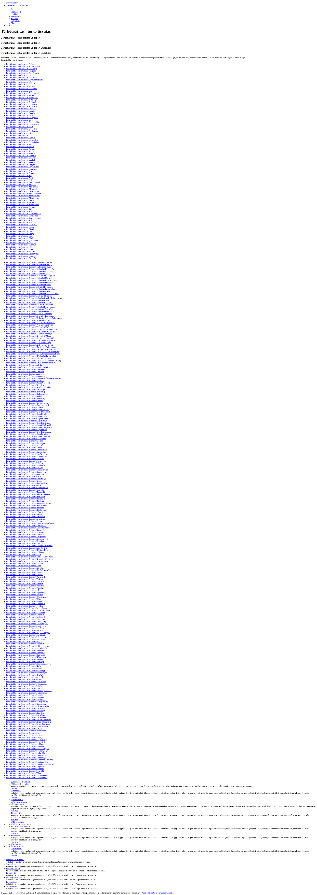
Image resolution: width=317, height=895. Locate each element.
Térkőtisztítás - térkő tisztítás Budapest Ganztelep (25, 474)
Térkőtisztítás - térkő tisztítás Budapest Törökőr (24, 606)
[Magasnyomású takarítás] (21, 824)
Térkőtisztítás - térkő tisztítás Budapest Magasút (24, 630)
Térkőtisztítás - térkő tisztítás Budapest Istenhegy (25, 514)
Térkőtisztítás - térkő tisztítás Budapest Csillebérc (25, 441)
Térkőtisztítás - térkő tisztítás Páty (19, 176)
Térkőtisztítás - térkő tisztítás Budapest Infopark (24, 512)
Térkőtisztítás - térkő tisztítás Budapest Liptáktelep (25, 619)
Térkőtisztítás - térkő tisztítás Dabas (20, 115)
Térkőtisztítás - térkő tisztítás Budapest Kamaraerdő (26, 526)
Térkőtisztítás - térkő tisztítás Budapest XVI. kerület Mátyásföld (31, 349)
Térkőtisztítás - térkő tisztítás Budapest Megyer (24, 641)
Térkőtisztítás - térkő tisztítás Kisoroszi (21, 153)
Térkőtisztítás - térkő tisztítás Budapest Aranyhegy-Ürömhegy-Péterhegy (34, 378)
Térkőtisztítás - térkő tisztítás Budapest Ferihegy (24, 468)
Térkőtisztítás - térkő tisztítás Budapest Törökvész (25, 604)
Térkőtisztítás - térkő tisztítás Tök (19, 236)
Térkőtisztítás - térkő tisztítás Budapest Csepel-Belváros (27, 410)
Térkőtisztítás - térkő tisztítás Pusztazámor (22, 202)
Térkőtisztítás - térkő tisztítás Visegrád (21, 256)
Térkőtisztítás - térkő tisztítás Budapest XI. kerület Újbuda (28, 336)
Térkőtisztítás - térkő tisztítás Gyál (19, 91)
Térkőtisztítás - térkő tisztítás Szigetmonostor (23, 218)
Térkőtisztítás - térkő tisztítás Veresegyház (22, 254)
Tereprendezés (16, 835)
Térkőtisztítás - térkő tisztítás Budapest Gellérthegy (26, 479)
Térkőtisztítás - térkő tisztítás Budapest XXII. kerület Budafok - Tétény (33, 360)
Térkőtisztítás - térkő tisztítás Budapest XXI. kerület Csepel (29, 358)
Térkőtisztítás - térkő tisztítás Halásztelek (22, 140)
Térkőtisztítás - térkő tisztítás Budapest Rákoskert (25, 713)
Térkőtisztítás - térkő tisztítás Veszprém (21, 71)
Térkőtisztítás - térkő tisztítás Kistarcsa (21, 156)
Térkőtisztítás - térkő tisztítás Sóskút (20, 209)
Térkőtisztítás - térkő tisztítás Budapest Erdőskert (25, 447)
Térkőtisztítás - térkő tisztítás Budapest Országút (24, 675)
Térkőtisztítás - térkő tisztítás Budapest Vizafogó (25, 581)
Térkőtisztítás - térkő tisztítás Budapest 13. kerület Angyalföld (30, 271)
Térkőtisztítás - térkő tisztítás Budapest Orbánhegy (25, 670)
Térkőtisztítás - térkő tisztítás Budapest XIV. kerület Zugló (28, 343)
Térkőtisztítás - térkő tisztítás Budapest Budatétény (25, 398)
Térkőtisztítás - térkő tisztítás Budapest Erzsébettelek (26, 454)
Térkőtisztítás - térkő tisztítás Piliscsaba (21, 185)
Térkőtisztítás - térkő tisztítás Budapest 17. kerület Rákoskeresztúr (31, 280)
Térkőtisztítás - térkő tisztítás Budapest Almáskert (25, 372)
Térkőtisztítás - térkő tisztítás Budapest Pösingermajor (27, 702)
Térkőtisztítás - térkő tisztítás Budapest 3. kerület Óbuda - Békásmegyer (34, 298)
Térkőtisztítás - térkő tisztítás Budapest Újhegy (24, 601)
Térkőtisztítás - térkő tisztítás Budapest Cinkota (24, 401)
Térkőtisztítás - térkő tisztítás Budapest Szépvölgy (25, 771)
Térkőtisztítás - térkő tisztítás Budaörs (20, 86)
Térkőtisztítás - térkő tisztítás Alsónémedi (22, 98)
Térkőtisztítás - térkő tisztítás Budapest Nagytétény (25, 653)
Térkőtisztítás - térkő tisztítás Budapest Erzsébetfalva (26, 450)
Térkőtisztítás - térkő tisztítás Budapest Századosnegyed (27, 749)
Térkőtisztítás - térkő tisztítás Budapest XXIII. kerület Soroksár (30, 363)
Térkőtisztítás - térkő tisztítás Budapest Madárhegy (25, 628)
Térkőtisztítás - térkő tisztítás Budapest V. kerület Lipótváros (29, 325)
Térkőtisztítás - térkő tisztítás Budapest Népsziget (25, 662)
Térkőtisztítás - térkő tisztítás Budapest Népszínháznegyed (28, 664)
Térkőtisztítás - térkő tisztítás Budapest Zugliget (24, 572)
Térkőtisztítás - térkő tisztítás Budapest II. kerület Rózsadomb (30, 316)
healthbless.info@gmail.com (17, 5)
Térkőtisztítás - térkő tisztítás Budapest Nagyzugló (25, 655)
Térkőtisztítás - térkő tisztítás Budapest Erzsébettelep (26, 456)
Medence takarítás (18, 804)
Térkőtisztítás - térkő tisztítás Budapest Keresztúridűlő (27, 539)
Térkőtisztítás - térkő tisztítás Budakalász (22, 104)
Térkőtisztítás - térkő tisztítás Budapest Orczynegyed (26, 673)
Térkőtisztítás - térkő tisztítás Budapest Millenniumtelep (27, 646)
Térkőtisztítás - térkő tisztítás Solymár (20, 207)
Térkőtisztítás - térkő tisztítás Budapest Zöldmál (24, 575)
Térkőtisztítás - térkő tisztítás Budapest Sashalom (25, 735)
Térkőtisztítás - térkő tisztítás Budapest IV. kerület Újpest (28, 320)
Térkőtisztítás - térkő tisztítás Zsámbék (21, 258)
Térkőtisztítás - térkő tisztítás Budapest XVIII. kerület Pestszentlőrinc (33, 354)
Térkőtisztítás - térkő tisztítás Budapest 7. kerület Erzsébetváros (30, 307)
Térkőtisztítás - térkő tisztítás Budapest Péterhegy (25, 697)
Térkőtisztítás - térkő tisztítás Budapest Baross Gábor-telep (29, 383)
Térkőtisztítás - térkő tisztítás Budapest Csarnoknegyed (27, 405)
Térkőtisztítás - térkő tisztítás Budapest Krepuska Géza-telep (29, 559)
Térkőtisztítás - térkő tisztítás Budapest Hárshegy (25, 501)
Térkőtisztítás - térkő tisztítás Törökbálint (22, 240)
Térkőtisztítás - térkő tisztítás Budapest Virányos (24, 583)
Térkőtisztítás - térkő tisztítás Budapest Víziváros (25, 579)
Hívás (8, 25)
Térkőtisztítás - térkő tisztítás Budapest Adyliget (24, 365)
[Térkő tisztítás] (17, 822)
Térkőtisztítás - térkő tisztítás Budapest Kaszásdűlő (25, 530)
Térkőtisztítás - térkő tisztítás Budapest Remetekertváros (28, 724)
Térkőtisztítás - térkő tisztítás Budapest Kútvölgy (25, 568)
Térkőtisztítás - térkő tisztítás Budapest (21, 64)
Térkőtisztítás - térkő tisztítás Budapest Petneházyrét (26, 699)
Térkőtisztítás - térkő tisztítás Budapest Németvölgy (26, 657)
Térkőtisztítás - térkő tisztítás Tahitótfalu (21, 225)
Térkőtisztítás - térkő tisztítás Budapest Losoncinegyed (27, 624)
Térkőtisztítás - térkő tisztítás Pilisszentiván (22, 191)
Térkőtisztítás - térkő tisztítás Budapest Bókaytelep (25, 392)
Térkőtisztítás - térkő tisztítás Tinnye (20, 234)
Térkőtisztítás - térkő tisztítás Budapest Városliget (25, 588)
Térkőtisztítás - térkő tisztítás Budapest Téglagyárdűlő (27, 775)
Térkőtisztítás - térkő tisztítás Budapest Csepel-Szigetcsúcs (28, 436)
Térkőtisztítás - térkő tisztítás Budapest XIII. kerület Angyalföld (30, 340)
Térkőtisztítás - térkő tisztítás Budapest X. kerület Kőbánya (29, 334)
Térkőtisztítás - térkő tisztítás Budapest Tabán (23, 773)
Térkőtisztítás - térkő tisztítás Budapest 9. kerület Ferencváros (30, 311)
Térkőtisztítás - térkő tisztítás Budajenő (21, 102)
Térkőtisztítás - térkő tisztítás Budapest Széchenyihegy (27, 751)
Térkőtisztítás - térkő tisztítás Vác (19, 82)
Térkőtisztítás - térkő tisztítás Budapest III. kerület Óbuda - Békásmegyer (34, 318)
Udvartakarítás (16, 849)
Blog (13, 23)
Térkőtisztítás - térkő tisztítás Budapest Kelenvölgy (26, 534)
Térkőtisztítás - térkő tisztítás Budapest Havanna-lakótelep (28, 503)
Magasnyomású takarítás (20, 826)
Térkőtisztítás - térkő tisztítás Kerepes (20, 151)
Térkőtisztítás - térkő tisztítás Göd (19, 135)
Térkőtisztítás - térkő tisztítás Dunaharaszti (22, 93)
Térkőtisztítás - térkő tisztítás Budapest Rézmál (24, 728)
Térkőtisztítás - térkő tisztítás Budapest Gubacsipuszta (27, 488)
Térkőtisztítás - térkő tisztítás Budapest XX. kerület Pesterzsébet (31, 356)
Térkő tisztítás (16, 813)
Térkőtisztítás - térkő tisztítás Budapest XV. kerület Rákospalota (31, 347)
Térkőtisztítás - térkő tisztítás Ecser (19, 127)
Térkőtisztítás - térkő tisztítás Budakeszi (21, 106)
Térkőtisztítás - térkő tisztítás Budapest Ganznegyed (26, 472)
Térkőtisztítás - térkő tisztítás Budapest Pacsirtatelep (26, 682)
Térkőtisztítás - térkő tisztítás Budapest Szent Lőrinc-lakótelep (30, 764)
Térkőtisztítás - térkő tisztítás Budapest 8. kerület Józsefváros (29, 309)
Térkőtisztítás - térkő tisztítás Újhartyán (21, 243)
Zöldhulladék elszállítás (20, 784)
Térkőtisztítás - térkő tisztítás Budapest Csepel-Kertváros (28, 423)
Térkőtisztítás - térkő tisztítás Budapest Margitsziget (26, 635)
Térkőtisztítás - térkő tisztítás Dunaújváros (22, 73)
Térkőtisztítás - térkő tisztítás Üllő (19, 247)
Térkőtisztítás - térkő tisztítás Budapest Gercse (24, 481)
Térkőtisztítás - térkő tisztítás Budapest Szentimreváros (27, 762)
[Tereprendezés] (17, 844)
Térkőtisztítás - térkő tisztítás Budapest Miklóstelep (26, 644)
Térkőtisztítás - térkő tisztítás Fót (18, 133)
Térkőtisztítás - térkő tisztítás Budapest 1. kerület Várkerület (29, 262)
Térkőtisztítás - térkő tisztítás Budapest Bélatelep (25, 385)
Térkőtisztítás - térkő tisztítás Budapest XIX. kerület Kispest (29, 345)
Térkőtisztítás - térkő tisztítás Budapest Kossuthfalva (26, 548)
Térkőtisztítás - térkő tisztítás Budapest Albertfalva (25, 369)
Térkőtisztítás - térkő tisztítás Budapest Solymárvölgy (26, 740)
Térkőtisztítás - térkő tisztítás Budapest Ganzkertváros (27, 470)
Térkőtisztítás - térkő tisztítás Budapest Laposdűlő (25, 612)
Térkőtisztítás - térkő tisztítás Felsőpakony (22, 131)
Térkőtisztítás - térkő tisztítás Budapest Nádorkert (25, 650)
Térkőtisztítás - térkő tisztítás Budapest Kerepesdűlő (26, 537)
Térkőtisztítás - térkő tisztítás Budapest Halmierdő (25, 492)
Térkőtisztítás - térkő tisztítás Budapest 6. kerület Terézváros (29, 305)
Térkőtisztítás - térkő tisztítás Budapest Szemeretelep (26, 755)
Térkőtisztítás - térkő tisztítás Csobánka (21, 109)
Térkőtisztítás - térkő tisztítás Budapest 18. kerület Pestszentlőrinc (31, 282)
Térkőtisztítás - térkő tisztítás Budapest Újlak (23, 599)
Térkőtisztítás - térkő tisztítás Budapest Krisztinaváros (27, 561)
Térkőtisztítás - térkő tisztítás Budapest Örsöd (23, 679)
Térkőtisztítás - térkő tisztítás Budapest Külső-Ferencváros (28, 570)
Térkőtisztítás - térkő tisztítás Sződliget (21, 222)
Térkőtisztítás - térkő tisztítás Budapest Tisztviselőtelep (27, 778)
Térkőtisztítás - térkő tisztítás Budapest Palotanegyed (26, 684)
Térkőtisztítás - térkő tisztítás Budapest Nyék (23, 666)
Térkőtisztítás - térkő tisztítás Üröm (19, 249)
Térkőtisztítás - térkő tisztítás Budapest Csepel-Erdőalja (27, 414)
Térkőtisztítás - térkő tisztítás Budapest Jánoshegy (25, 521)
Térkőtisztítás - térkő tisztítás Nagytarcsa (21, 169)
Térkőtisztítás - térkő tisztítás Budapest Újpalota (24, 595)
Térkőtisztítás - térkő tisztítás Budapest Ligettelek (25, 615)
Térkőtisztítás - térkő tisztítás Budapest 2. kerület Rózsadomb (29, 287)
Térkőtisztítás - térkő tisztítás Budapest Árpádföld (25, 381)
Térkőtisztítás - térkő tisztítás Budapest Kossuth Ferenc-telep (29, 546)
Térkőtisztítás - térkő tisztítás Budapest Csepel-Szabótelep (28, 434)
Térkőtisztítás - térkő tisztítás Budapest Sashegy (24, 737)
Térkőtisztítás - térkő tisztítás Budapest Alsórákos (25, 374)
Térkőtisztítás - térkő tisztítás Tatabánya (21, 69)
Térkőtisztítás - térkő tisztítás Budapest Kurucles (24, 563)
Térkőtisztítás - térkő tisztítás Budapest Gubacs (24, 485)
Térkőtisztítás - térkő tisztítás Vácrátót (20, 251)
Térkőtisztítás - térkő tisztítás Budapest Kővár (23, 555)
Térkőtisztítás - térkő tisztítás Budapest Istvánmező (25, 517)
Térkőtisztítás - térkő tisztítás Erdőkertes (21, 129)
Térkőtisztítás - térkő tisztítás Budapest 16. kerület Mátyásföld (30, 278)
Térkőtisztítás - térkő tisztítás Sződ (19, 220)
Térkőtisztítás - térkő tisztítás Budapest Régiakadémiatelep (28, 722)
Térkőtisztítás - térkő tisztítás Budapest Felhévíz (24, 463)
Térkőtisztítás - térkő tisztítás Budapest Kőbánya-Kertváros (29, 550)
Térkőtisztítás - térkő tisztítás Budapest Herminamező (26, 505)
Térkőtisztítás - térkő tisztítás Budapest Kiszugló (24, 543)
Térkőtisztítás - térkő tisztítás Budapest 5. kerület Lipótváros (29, 302)
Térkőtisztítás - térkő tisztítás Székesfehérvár (23, 66)
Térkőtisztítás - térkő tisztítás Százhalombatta (23, 214)
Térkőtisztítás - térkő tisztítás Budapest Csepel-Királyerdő (28, 425)
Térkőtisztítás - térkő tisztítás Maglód (20, 160)
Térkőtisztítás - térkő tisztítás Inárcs (19, 144)
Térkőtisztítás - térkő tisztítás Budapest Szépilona (25, 769)
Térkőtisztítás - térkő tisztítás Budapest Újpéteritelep (26, 592)
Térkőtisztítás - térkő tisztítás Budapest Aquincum (25, 376)
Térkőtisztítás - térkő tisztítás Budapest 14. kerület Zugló (28, 273)
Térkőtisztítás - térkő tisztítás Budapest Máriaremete (26, 637)
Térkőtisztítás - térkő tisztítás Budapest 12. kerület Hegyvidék (30, 269)
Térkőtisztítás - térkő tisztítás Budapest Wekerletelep (26, 577)
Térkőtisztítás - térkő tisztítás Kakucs (20, 149)
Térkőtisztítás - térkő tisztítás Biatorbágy (21, 100)
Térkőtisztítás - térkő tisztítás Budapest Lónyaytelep (26, 621)
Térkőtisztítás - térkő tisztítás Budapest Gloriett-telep (26, 483)
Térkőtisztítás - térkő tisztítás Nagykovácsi (22, 167)
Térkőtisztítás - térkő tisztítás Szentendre (21, 89)
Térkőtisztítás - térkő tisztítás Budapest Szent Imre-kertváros (29, 760)
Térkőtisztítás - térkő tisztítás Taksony (20, 227)
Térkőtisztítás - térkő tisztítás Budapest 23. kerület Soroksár (29, 296)
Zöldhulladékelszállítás (16, 13)
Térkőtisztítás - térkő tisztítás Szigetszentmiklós (24, 80)
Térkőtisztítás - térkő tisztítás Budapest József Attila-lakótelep (30, 523)
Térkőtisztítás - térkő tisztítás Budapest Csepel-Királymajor (29, 427)
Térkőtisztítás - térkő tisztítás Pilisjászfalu (22, 187)
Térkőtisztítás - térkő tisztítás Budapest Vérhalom (25, 586)
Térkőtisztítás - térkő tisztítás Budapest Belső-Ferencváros (28, 387)
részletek (14, 788)
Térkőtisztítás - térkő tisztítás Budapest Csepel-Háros (26, 421)
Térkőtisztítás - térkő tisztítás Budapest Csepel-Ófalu (26, 430)
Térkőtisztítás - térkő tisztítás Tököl (19, 238)
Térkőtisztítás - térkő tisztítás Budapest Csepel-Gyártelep (28, 418)
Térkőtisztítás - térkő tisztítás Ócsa (19, 171)
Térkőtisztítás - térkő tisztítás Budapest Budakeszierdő (27, 394)
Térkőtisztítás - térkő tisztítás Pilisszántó (21, 189)
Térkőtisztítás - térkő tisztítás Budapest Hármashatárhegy (28, 494)
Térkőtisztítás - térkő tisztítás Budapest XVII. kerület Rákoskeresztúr (32, 352)
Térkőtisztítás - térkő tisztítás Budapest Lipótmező (25, 617)
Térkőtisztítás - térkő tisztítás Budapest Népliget (24, 659)
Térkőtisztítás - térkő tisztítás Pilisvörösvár (22, 198)
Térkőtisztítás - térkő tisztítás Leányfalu (21, 158)
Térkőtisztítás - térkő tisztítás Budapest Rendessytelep (27, 726)
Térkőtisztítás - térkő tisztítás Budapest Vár (22, 590)
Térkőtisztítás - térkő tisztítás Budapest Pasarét (24, 688)
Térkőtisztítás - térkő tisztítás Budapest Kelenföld (25, 532)
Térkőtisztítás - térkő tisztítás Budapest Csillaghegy (26, 439)
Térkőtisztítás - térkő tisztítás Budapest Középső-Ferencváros (29, 557)
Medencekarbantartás (15, 20)
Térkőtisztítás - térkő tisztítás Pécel (19, 178)
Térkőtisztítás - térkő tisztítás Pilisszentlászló (23, 196)
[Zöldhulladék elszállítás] (21, 782)
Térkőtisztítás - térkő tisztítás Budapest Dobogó (24, 445)
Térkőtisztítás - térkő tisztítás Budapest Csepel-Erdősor (27, 416)
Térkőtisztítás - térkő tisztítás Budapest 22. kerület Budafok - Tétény (32, 294)
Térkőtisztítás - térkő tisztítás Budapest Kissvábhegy (26, 541)
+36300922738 (12, 3)
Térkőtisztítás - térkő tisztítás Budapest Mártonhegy (26, 639)
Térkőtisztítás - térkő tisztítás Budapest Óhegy (24, 668)
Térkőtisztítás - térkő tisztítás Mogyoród (21, 164)
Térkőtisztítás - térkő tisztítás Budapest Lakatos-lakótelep (28, 610)
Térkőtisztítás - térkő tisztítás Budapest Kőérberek (25, 552)
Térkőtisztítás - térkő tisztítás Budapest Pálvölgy (24, 686)
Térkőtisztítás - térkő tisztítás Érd (18, 75)
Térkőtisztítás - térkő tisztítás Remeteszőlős (22, 205)
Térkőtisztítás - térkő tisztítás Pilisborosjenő (23, 182)
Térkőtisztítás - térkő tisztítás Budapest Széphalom (25, 766)
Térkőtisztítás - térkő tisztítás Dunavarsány (22, 124)
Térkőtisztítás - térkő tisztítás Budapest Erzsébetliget (26, 452)
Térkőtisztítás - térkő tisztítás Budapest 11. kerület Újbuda (28, 267)
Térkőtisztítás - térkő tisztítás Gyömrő (20, 138)
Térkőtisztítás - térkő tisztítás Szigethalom (22, 216)
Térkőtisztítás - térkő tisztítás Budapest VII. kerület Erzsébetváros (31, 329)
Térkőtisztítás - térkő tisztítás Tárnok (20, 229)
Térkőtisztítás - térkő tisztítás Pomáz (20, 200)
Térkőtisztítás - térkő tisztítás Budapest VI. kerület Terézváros (30, 327)
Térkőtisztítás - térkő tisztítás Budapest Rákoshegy (25, 711)
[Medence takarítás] (19, 802)
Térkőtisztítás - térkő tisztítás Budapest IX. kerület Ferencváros (30, 323)
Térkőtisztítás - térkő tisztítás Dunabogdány (23, 122)
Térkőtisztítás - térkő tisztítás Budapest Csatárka (24, 407)
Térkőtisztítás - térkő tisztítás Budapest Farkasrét (25, 459)
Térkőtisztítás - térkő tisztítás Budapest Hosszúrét (25, 508)
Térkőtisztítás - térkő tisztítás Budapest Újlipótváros (26, 597)
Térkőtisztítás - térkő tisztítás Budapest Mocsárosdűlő (26, 648)
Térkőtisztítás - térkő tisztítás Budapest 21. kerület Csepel (28, 291)
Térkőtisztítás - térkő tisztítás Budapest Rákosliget (25, 715)
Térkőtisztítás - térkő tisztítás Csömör (20, 113)
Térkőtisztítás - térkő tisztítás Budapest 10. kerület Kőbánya (29, 265)
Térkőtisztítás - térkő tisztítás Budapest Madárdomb (26, 626)
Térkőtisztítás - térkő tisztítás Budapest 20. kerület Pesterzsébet (30, 289)
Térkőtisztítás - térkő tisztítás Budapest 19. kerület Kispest (28, 285)
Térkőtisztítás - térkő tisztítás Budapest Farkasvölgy (26, 461)
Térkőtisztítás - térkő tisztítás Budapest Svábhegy (25, 744)
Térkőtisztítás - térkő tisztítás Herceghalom (22, 142)
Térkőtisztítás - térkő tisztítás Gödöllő (20, 84)
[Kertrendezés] (17, 800)
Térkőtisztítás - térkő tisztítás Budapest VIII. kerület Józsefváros (31, 331)
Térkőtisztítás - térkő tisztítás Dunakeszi (21, 77)
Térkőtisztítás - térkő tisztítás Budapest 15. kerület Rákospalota (30, 276)
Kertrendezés (16, 16)
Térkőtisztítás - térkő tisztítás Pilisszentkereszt (23, 193)
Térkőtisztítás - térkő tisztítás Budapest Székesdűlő (25, 753)
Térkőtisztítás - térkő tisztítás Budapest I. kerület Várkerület (29, 314)
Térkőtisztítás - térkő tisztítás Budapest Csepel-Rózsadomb (29, 432)
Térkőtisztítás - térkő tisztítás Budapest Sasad (23, 733)
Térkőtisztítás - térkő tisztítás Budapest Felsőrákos (25, 465)
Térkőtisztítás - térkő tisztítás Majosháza (21, 162)
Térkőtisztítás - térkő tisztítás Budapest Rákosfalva (25, 708)
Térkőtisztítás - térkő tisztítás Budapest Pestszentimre (26, 693)
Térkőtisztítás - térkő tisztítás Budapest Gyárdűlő (25, 490)
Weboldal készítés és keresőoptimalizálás (157, 893)
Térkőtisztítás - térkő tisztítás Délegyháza (22, 118)
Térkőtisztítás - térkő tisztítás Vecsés (20, 95)
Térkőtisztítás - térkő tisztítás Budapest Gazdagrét (25, 476)
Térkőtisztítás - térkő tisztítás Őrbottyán (21, 173)
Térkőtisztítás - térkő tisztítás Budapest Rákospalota (26, 717)
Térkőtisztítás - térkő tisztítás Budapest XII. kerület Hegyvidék (30, 338)
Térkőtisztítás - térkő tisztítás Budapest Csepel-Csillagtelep (29, 412)
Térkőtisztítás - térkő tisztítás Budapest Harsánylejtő (26, 499)
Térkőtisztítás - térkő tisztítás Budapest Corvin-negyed (27, 403)
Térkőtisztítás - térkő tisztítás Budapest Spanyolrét (25, 742)
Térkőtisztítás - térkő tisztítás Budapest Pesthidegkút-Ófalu (29, 691)
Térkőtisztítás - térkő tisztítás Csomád (20, 111)
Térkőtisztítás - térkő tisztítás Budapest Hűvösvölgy (26, 510)
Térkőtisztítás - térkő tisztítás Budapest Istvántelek (25, 519)
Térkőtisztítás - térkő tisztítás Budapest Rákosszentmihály (28, 720)
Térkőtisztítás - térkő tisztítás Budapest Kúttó (23, 566)
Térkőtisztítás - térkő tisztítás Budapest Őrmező (24, 677)
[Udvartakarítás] (17, 846)
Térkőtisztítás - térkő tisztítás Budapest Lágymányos (26, 608)
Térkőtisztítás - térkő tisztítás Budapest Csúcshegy (25, 443)
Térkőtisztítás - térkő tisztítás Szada (19, 211)
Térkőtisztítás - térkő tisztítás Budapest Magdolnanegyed (28, 633)
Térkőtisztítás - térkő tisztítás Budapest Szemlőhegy (26, 757)
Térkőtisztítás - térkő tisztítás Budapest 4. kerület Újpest (27, 300)
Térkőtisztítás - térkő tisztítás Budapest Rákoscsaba (26, 704)
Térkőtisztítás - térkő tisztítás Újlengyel (21, 245)
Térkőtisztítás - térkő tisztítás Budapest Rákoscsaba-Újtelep (29, 706)
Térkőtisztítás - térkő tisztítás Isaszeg (20, 147)
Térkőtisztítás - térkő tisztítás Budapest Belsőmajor (25, 389)
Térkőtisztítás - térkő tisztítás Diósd (19, 120)
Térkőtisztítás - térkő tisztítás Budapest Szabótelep (25, 746)
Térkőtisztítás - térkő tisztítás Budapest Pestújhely (25, 695)
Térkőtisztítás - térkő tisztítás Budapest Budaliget (25, 396)
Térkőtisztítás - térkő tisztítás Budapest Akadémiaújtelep (28, 367)
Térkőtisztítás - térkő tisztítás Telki (19, 231)
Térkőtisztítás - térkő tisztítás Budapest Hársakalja (25, 497)
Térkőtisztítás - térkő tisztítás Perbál (20, 180)
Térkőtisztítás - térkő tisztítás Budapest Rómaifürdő (26, 731)
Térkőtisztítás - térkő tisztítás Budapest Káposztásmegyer (28, 528)
